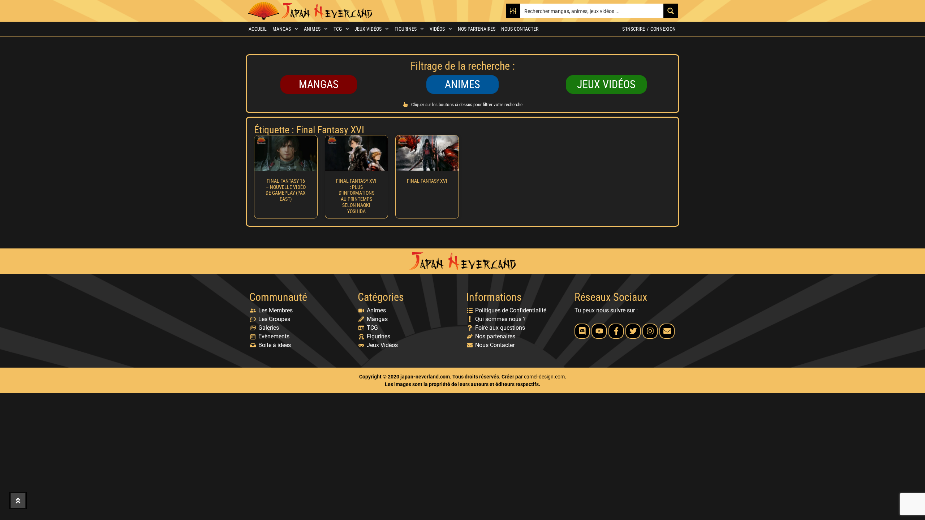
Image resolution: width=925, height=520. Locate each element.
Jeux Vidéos (368, 29)
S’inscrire (633, 29)
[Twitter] (633, 331)
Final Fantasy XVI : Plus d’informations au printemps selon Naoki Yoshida (356, 196)
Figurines (406, 29)
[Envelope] (667, 331)
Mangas (281, 29)
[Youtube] (599, 331)
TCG (338, 29)
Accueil (258, 29)
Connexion (663, 29)
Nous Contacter (519, 29)
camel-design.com (544, 377)
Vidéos (437, 29)
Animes (312, 29)
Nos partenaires (476, 29)
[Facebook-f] (616, 331)
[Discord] (582, 331)
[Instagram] (650, 331)
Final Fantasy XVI (427, 181)
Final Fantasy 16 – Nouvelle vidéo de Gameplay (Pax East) (286, 190)
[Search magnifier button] (670, 11)
